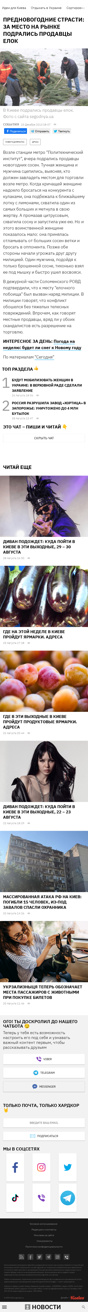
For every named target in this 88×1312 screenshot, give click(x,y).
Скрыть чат (44, 438)
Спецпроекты (45, 1240)
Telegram (47, 1073)
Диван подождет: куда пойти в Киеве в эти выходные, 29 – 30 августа (39, 547)
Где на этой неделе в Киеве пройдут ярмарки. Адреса (34, 634)
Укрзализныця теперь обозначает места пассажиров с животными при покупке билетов (42, 992)
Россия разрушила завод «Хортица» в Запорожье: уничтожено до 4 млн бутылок (49, 408)
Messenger (47, 1086)
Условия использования (43, 1223)
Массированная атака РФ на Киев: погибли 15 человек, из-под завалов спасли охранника (42, 902)
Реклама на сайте (44, 1235)
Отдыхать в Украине (46, 8)
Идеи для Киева (14, 8)
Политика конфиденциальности (44, 1246)
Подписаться (47, 1136)
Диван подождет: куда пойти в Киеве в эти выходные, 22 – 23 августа (39, 812)
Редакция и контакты (44, 1229)
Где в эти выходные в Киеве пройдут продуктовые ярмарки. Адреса (40, 722)
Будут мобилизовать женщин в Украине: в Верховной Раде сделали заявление (47, 385)
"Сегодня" (44, 357)
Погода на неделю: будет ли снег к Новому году (42, 344)
